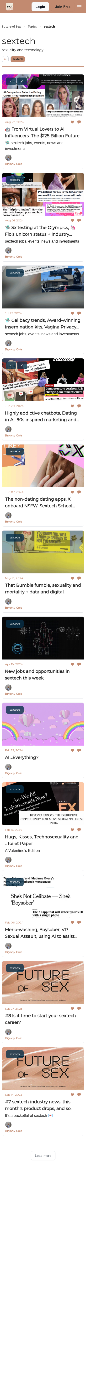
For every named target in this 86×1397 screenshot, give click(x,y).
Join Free (62, 7)
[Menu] (79, 6)
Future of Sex (11, 27)
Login (40, 7)
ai (5, 59)
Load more (43, 1156)
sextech (18, 59)
